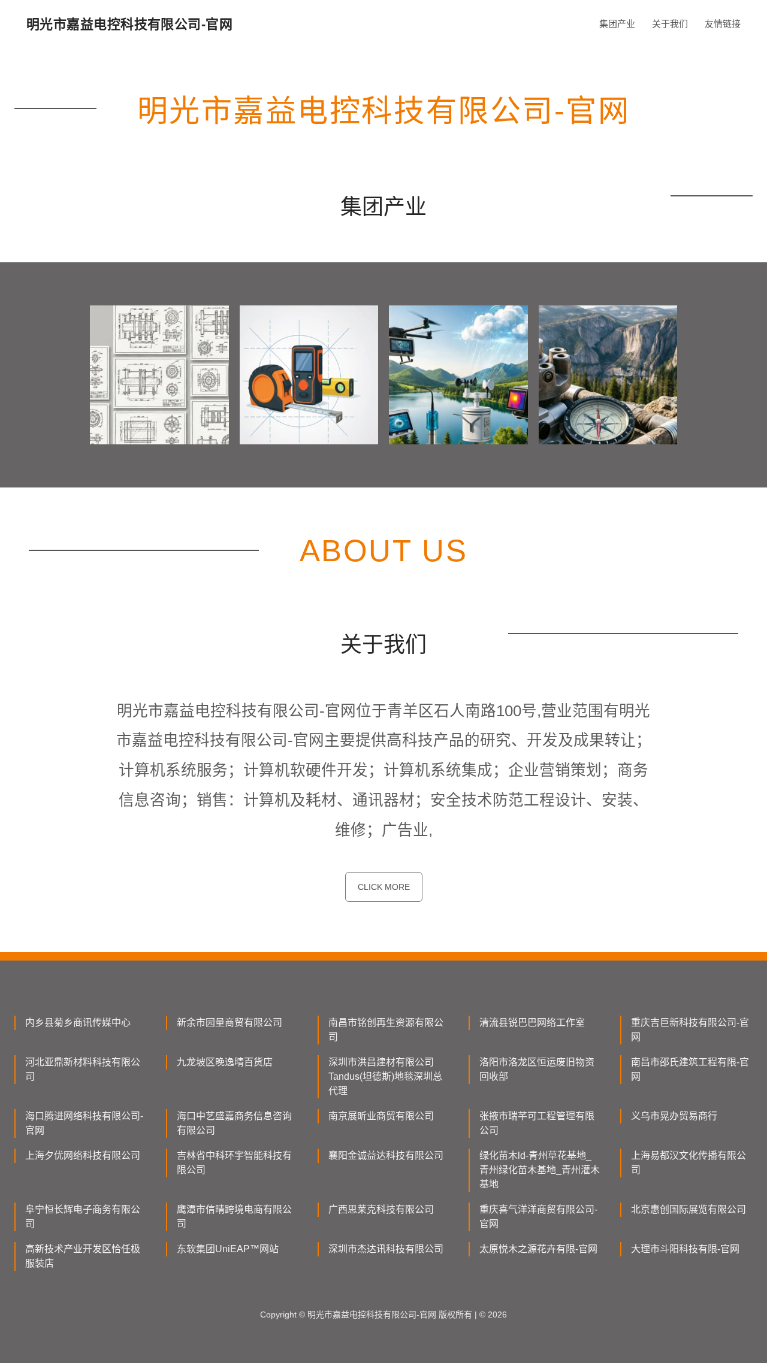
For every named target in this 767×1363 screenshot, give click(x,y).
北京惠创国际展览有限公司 (688, 1209)
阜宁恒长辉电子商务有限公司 (82, 1216)
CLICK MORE (384, 887)
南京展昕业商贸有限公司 (381, 1116)
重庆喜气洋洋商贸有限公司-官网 (538, 1216)
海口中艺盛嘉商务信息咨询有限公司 (234, 1123)
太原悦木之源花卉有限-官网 (538, 1249)
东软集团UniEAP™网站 (228, 1249)
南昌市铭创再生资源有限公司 (385, 1029)
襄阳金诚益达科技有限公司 (385, 1155)
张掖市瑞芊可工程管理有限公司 (536, 1123)
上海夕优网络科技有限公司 (82, 1155)
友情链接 (723, 24)
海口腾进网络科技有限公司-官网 (84, 1123)
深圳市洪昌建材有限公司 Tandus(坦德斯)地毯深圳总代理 (385, 1076)
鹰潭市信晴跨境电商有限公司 (234, 1216)
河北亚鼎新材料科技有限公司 (82, 1069)
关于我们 (670, 24)
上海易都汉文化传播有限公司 (688, 1162)
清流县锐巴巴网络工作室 (532, 1022)
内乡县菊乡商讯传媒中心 (78, 1022)
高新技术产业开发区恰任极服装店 (82, 1256)
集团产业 (617, 24)
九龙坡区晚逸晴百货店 (225, 1062)
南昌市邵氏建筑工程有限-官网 (690, 1069)
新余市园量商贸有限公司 (229, 1022)
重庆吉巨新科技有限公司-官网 (690, 1029)
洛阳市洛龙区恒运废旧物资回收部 (536, 1069)
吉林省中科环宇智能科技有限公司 (234, 1162)
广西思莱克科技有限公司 (381, 1209)
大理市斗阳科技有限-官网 (685, 1249)
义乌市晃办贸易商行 (674, 1116)
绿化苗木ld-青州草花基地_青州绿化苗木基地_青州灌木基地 (539, 1169)
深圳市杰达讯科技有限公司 (385, 1249)
